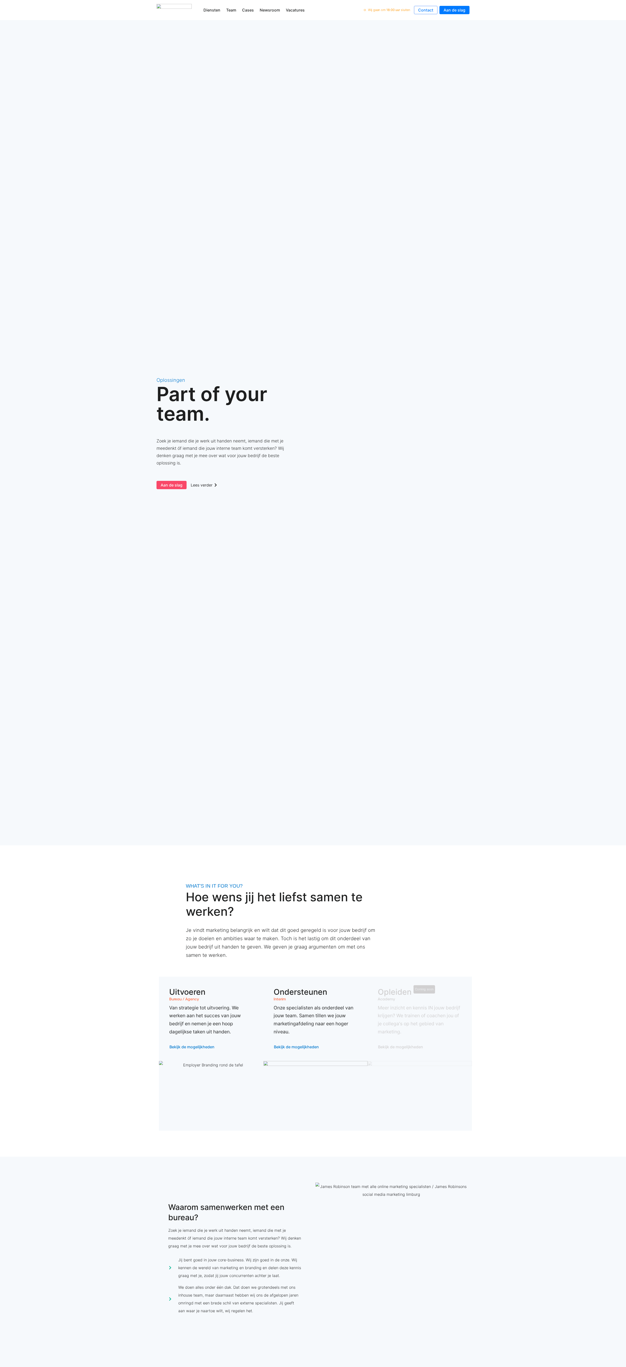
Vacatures (295, 10)
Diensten (211, 10)
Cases (248, 10)
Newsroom (270, 10)
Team (231, 10)
